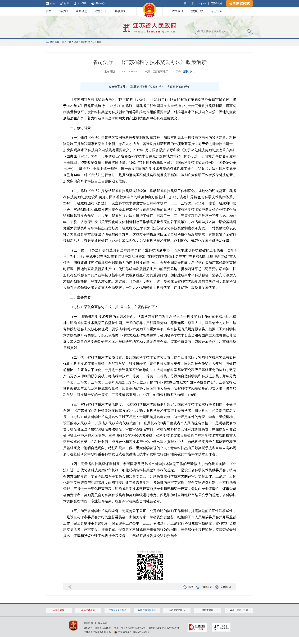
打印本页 (207, 587)
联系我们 (88, 623)
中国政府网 (58, 610)
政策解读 (85, 41)
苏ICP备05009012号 (135, 627)
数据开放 (197, 11)
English (202, 3)
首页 (49, 11)
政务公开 (101, 11)
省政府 (63, 11)
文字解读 (96, 41)
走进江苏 (216, 11)
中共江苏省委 (88, 610)
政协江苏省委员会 (147, 610)
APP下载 (82, 3)
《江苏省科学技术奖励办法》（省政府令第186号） (159, 86)
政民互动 (178, 11)
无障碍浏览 (216, 3)
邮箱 (52, 3)
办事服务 (120, 11)
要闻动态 (81, 11)
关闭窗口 (226, 587)
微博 (66, 3)
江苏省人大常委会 (117, 610)
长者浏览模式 (239, 3)
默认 (186, 71)
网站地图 (102, 623)
